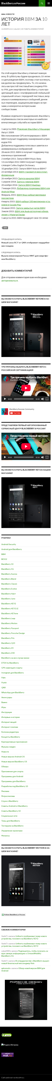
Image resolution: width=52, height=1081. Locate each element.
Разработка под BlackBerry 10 (14, 786)
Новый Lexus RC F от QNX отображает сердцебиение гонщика (25, 242)
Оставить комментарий (32, 29)
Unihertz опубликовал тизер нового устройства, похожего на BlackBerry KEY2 (24, 937)
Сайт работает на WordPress (12, 1078)
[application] (26, 388)
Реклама (5, 791)
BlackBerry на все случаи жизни (15, 658)
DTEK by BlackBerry (10, 663)
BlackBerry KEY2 (8, 603)
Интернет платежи (9, 727)
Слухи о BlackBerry (9, 801)
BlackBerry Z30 (8, 653)
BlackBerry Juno (8, 598)
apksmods (5, 968)
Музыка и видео (8, 747)
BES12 (4, 559)
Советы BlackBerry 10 (11, 811)
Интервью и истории (10, 717)
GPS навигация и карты (11, 668)
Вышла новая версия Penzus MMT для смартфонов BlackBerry (25, 255)
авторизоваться (9, 280)
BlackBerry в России (13, 3)
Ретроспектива (8, 796)
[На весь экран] (47, 399)
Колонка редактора (10, 732)
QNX (3, 687)
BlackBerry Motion (9, 623)
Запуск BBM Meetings (29, 185)
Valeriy (17, 29)
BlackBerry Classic (9, 584)
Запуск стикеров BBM (28, 181)
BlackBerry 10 (7, 564)
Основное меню (48, 3)
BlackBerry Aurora (9, 574)
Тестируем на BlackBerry (12, 826)
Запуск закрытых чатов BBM (30, 208)
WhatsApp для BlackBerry (12, 692)
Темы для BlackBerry (10, 821)
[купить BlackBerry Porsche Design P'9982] (26, 1000)
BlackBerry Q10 (8, 643)
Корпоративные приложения (14, 742)
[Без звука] (42, 399)
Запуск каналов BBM (29, 178)
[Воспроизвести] (5, 399)
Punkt (4, 682)
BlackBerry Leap (8, 618)
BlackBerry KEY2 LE (9, 608)
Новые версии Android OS (13, 756)
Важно (4, 702)
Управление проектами (11, 830)
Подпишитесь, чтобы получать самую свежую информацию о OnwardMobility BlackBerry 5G (25, 953)
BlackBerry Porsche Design (13, 633)
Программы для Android (12, 776)
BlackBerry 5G (7, 569)
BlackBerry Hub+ (8, 593)
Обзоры (4, 766)
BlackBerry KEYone (9, 613)
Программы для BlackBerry (13, 781)
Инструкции (6, 712)
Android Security (8, 544)
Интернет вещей (8, 722)
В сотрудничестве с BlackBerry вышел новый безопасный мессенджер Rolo (25, 962)
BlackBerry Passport (10, 628)
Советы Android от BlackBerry (14, 806)
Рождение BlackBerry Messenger (33, 129)
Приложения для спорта (12, 771)
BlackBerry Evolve (9, 589)
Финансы (5, 835)
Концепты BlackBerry (10, 737)
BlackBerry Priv (7, 638)
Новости (10, 14)
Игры (3, 707)
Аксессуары (6, 697)
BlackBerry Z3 (7, 648)
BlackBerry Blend (8, 579)
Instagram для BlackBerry (12, 672)
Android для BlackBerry (11, 549)
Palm (3, 677)
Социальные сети (9, 816)
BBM (3, 14)
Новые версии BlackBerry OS (14, 761)
